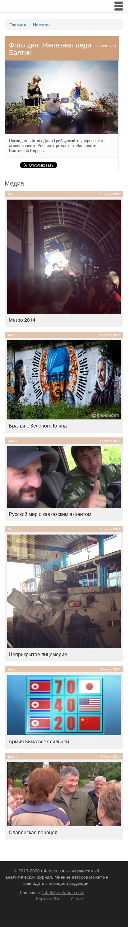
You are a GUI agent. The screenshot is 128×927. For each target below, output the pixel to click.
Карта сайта (48, 898)
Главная (17, 24)
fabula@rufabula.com (63, 892)
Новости (41, 24)
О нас (77, 898)
